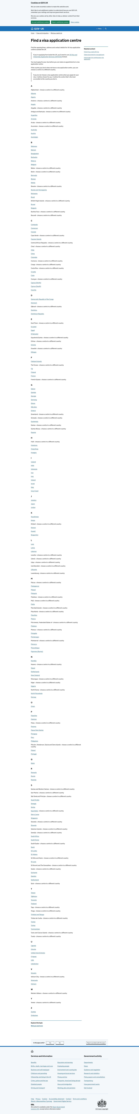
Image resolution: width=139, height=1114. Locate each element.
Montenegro (35, 637)
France (33, 376)
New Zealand (35, 675)
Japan (33, 504)
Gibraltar (34, 407)
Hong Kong (34, 449)
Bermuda (34, 175)
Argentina (34, 115)
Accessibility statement (56, 1099)
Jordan (33, 507)
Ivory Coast (34, 491)
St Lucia (33, 862)
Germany (34, 400)
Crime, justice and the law (39, 1081)
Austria (33, 133)
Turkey (33, 925)
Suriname (34, 873)
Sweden (33, 876)
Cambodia (34, 225)
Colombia (34, 257)
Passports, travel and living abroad (68, 1081)
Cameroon (34, 228)
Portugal (34, 754)
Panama (33, 726)
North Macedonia (36, 693)
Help (32, 1099)
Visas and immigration (42, 33)
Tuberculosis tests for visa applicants (94, 54)
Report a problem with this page (96, 1043)
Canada (33, 232)
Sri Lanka (34, 851)
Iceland (33, 462)
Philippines (34, 741)
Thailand (34, 904)
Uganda (33, 946)
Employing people (63, 1066)
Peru (32, 737)
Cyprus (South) (36, 286)
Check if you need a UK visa (91, 52)
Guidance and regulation (92, 1070)
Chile (32, 250)
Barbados (34, 157)
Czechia (33, 290)
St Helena (34, 854)
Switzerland (35, 880)
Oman (33, 706)
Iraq (32, 476)
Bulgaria (33, 208)
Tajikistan (34, 896)
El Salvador (34, 334)
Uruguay (33, 956)
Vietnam (33, 984)
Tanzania (34, 900)
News (86, 1066)
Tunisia (33, 922)
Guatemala (34, 421)
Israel (33, 484)
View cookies (75, 22)
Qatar (33, 763)
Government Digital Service (62, 1101)
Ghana (33, 403)
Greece (33, 411)
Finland (33, 372)
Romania (34, 772)
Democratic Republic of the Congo (42, 299)
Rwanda (33, 780)
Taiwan (33, 893)
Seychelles (34, 811)
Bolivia (33, 183)
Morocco (34, 644)
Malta (33, 604)
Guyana (33, 432)
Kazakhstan (35, 517)
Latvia (33, 548)
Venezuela (34, 980)
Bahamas (34, 146)
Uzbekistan (34, 964)
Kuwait (33, 531)
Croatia (33, 272)
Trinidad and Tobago (37, 914)
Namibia (33, 661)
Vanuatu (33, 973)
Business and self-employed (40, 1070)
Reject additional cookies (60, 22)
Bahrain (33, 150)
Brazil (33, 197)
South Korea (35, 840)
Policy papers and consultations (94, 1077)
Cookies (44, 1099)
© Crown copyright (102, 1109)
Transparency (88, 1081)
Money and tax (62, 1077)
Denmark (34, 303)
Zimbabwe (34, 1015)
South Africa (35, 836)
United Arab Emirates (38, 953)
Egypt (33, 330)
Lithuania (34, 570)
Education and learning (65, 1062)
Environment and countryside (67, 1070)
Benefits (33, 1062)
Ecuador (33, 327)
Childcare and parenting (39, 1073)
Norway (33, 697)
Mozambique (35, 648)
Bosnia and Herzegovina (39, 190)
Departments (88, 1062)
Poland (33, 750)
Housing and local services (66, 1073)
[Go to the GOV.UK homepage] (37, 28)
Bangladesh (35, 154)
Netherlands (35, 672)
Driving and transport (38, 1088)
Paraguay (34, 734)
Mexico (33, 619)
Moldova (34, 626)
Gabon (33, 389)
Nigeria (33, 686)
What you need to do (56, 33)
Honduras (34, 445)
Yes (51, 1043)
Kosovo (33, 528)
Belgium (33, 164)
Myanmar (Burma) (37, 651)
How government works (92, 1084)
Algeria (33, 97)
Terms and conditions (80, 1099)
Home (32, 33)
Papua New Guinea (37, 730)
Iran (32, 473)
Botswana (34, 193)
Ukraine (33, 949)
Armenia (33, 119)
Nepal (33, 668)
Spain (33, 847)
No (61, 1043)
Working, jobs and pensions (66, 1088)
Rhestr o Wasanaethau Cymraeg (41, 1101)
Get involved (88, 1088)
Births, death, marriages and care (42, 1066)
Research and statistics (92, 1073)
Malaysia (34, 593)
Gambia (33, 392)
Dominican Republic (37, 314)
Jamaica (33, 500)
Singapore (34, 818)
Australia (34, 130)
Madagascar (35, 586)
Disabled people (36, 1084)
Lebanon (34, 551)
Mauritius (34, 615)
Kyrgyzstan (34, 535)
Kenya (33, 520)
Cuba (32, 275)
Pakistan (34, 719)
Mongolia (34, 633)
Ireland (33, 480)
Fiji (32, 369)
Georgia (33, 396)
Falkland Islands (36, 361)
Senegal (33, 804)
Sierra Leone (35, 814)
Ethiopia (33, 352)
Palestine (34, 716)
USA (32, 960)
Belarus (33, 161)
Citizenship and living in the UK (41, 1077)
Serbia (33, 807)
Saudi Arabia (35, 800)
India (32, 465)
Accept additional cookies (40, 22)
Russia (33, 776)
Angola (33, 104)
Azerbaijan (34, 137)
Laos (32, 544)
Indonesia (34, 469)
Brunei (33, 204)
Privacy (38, 1099)
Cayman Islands (36, 239)
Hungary (34, 453)
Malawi (33, 590)
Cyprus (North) (36, 283)
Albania (33, 93)
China (33, 254)
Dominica (34, 310)
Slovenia (33, 825)
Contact (68, 1099)
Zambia (33, 1012)
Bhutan (33, 179)
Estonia (33, 345)
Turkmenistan (35, 929)
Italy (32, 487)
